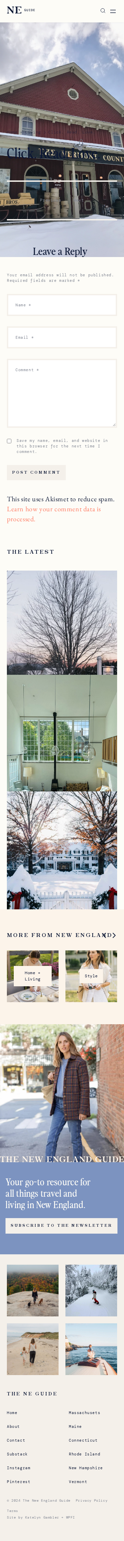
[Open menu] (113, 11)
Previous (50, 200)
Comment (27, 369)
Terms (12, 1511)
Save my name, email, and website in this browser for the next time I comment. (62, 446)
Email (25, 337)
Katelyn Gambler (42, 1517)
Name (23, 305)
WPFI (70, 1517)
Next (78, 200)
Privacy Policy (91, 1500)
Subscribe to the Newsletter (61, 1225)
